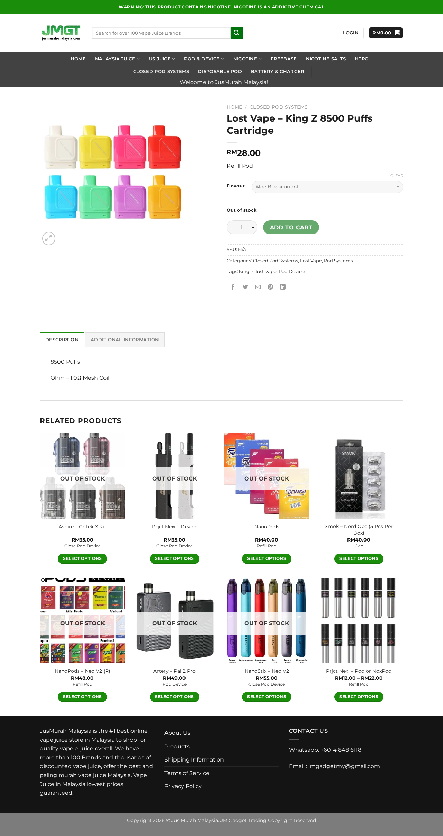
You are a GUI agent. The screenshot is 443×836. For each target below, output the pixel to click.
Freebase (284, 58)
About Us (177, 733)
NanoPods (266, 526)
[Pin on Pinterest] (270, 287)
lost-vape (266, 271)
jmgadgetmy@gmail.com (344, 766)
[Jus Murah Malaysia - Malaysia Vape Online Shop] (61, 33)
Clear (396, 175)
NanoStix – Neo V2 (267, 671)
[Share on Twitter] (245, 287)
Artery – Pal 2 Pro (174, 671)
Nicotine (245, 58)
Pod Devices (292, 271)
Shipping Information (194, 759)
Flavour (236, 186)
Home (78, 58)
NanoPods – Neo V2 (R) (82, 671)
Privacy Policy (183, 786)
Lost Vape (311, 260)
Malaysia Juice (115, 58)
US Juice (160, 58)
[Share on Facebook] (233, 287)
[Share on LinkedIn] (283, 287)
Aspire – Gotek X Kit (82, 526)
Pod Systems (338, 260)
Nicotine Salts (326, 58)
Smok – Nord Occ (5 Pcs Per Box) (359, 529)
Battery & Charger (277, 71)
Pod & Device (201, 58)
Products (177, 746)
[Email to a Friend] (258, 287)
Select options (82, 558)
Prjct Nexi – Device (174, 526)
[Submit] (237, 33)
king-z (246, 271)
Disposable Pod (220, 71)
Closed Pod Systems (161, 71)
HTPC (361, 58)
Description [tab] (62, 339)
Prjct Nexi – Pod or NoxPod (358, 671)
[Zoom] (49, 238)
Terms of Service (186, 773)
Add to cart (291, 227)
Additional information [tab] (125, 339)
